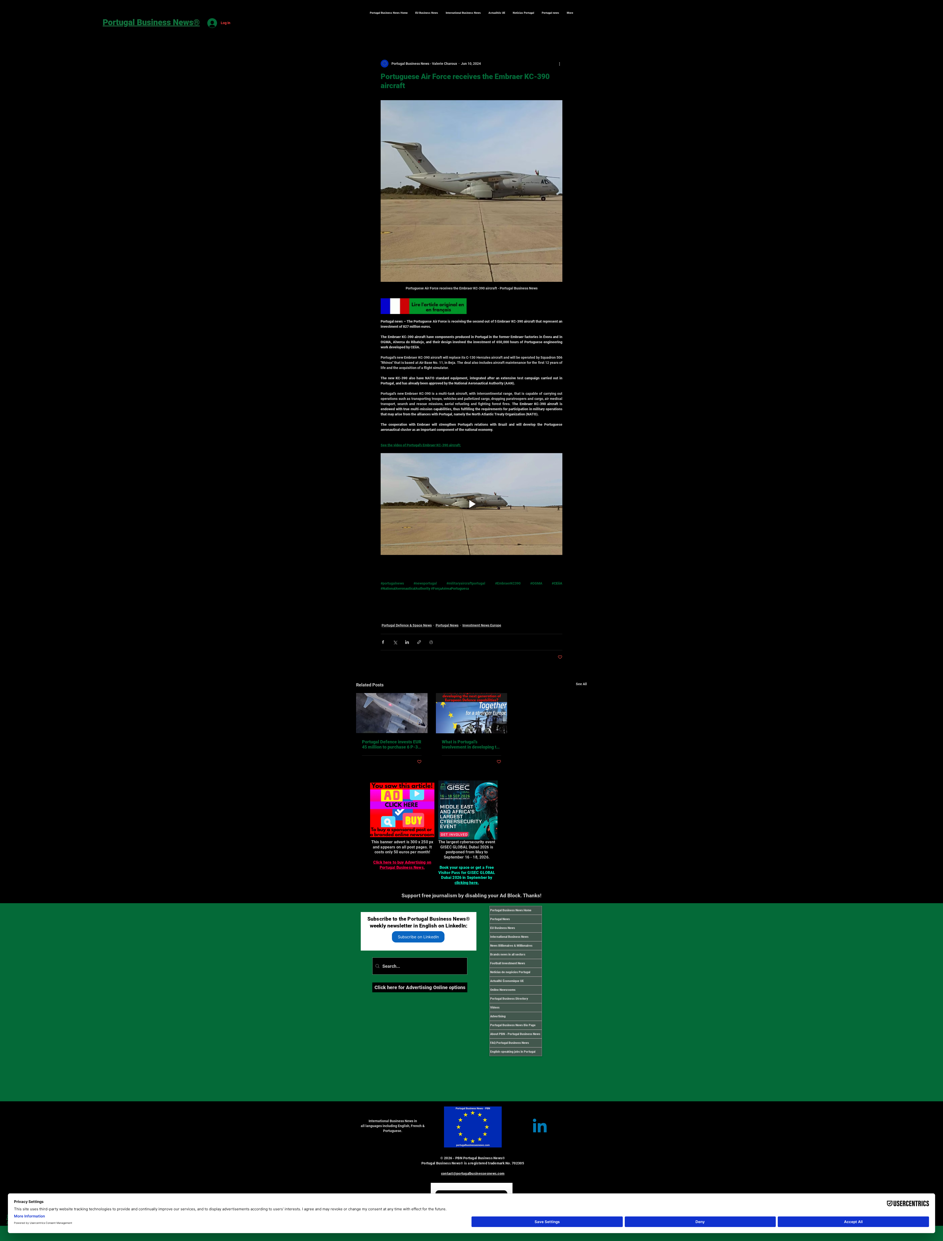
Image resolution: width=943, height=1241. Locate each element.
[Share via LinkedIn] (407, 642)
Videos (494, 1007)
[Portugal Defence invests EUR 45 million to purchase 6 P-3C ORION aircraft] (392, 713)
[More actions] (559, 64)
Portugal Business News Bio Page (513, 1025)
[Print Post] (431, 642)
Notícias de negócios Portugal (510, 972)
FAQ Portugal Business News (509, 1043)
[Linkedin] (539, 1127)
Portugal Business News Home (510, 910)
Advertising (498, 1016)
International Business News (509, 937)
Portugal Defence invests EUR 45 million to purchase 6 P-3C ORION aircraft (391, 744)
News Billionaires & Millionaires (511, 945)
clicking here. (467, 882)
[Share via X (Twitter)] (395, 642)
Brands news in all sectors (507, 954)
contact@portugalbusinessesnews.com (473, 1173)
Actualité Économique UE (507, 981)
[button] (463, 13)
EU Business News (502, 928)
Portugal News (447, 625)
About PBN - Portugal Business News (515, 1034)
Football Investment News (507, 963)
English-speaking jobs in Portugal (512, 1051)
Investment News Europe (481, 625)
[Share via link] (419, 642)
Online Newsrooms (502, 990)
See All (581, 684)
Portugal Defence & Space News (407, 625)
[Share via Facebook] (383, 642)
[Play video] (471, 504)
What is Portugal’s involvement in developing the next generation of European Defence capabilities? (471, 744)
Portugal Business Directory (509, 998)
